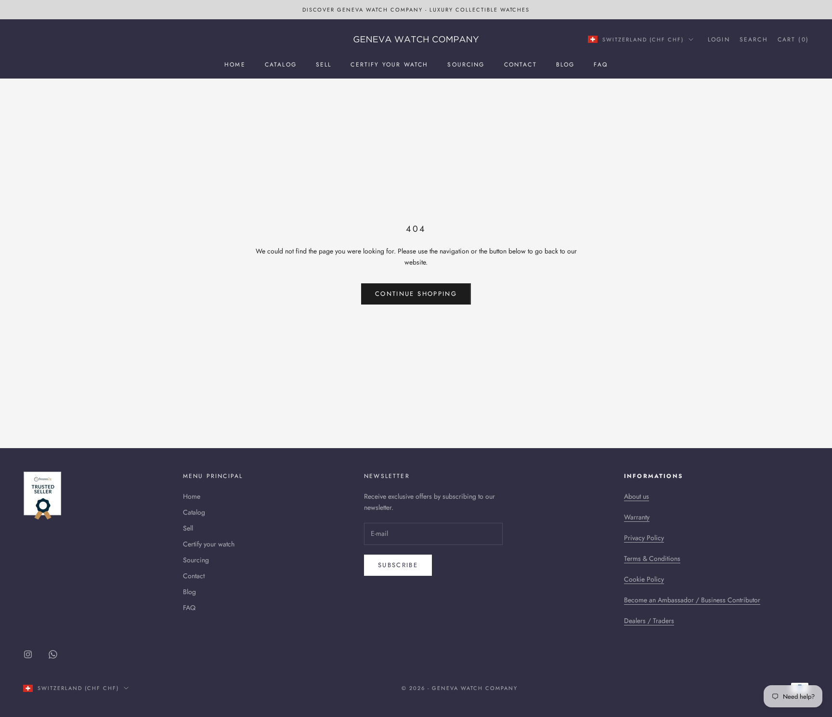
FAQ (600, 64)
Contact (520, 64)
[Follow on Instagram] (28, 654)
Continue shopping (416, 293)
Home (235, 64)
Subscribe (398, 565)
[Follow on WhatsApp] (53, 654)
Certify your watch (389, 64)
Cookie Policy (644, 579)
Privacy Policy (644, 538)
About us (636, 496)
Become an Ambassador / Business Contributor (692, 600)
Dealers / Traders (649, 620)
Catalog (281, 64)
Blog (565, 64)
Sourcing (465, 64)
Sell (324, 64)
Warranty (637, 517)
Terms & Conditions (652, 558)
